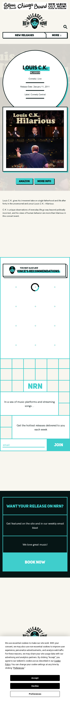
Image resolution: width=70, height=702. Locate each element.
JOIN (58, 444)
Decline (35, 686)
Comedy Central (38, 94)
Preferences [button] (18, 668)
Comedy (32, 78)
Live (39, 78)
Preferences (35, 694)
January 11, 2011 (41, 86)
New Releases (24, 35)
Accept (35, 678)
